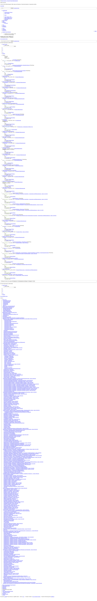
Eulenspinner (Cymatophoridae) (9, 394)
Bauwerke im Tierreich (7, 338)
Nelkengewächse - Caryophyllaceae (9, 354)
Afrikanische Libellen (7, 424)
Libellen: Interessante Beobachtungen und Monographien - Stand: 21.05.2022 (16, 428)
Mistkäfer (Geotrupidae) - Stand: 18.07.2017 (11, 498)
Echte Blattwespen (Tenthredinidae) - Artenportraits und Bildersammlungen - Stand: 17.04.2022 (19, 468)
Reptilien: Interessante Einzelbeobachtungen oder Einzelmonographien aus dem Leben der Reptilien (20, 582)
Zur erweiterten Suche (3, 38)
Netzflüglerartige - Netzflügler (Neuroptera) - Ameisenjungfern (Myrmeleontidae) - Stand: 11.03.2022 (20, 539)
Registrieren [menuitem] (4, 26)
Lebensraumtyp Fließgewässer (9, 325)
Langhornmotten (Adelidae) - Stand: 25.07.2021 (11, 396)
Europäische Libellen (7, 423)
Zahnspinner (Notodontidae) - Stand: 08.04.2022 (11, 403)
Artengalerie (6, 193)
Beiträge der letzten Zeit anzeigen (6, 281)
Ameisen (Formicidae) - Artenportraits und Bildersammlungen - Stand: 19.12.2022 (30, 204)
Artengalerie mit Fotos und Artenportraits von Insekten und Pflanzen (13, 317)
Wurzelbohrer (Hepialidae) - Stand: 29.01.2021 (11, 406)
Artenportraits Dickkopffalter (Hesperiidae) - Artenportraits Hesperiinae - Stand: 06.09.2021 (18, 380)
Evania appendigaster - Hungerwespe (18, 209)
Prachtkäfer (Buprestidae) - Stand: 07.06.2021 (11, 499)
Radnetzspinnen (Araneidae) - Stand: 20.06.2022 (11, 559)
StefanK (5, 165)
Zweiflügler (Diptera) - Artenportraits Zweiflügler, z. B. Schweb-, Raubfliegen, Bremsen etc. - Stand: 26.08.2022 (21, 473)
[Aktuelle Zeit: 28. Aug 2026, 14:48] (2, 32)
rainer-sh (5, 248)
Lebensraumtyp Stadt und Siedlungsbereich (11, 323)
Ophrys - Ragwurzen (7, 363)
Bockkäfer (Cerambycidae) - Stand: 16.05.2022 (11, 491)
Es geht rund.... (4, 119)
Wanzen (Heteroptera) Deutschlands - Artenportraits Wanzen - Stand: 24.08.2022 (16, 509)
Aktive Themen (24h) (7, 16)
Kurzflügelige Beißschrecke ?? (17, 159)
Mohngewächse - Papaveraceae (9, 352)
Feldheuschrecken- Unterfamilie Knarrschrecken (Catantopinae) (14, 443)
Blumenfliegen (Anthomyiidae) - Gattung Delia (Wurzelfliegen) (12, 274)
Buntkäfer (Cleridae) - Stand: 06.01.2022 (10, 492)
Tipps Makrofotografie (6, 309)
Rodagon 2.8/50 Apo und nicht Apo (8, 236)
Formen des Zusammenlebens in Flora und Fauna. (12, 337)
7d (96, 31)
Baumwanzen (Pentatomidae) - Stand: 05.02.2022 (12, 512)
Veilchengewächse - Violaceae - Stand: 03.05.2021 (12, 375)
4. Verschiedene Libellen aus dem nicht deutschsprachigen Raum (14, 422)
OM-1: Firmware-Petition (6, 136)
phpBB (5, 596)
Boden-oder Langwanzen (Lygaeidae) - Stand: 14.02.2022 (13, 517)
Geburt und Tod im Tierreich (8, 333)
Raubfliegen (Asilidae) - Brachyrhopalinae (10, 480)
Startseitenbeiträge (6, 315)
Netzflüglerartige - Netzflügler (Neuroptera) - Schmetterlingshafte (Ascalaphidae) (16, 538)
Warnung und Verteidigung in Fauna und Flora (11, 336)
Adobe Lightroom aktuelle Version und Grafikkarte (10, 164)
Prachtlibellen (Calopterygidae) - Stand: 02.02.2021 (12, 419)
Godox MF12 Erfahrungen (6, 187)
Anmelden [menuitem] (4, 25)
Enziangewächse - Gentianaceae (9, 345)
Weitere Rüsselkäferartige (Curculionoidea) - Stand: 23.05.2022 (14, 501)
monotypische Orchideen (8, 367)
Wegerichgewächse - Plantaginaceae (9, 376)
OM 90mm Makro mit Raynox (7, 142)
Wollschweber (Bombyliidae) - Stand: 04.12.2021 (12, 478)
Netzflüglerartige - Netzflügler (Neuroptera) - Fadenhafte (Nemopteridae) (15, 541)
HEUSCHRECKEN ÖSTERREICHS (10, 446)
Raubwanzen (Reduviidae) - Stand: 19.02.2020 (11, 524)
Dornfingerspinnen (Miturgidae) (9, 551)
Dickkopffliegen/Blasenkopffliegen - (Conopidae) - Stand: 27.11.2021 (15, 479)
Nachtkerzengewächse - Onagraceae (9, 353)
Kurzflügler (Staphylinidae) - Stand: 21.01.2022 (11, 495)
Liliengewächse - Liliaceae (8, 350)
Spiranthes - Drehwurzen (8, 365)
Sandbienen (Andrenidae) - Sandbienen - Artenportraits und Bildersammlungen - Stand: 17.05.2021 (19, 454)
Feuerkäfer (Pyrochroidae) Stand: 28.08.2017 (11, 494)
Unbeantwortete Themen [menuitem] (8, 12)
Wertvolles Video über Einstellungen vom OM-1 (10, 258)
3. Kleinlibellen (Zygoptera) (8, 418)
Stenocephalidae (6, 521)
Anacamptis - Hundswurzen (8, 355)
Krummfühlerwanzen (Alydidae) (9, 519)
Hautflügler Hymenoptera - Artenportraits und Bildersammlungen (14, 450)
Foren (3, 21)
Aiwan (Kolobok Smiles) (36, 596)
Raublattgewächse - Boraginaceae (9, 370)
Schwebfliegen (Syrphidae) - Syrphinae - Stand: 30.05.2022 (13, 475)
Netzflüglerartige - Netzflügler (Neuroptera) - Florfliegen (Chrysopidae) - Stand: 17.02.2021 (18, 543)
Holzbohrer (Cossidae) (7, 405)
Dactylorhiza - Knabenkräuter (9, 357)
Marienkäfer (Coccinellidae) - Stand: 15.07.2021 (11, 497)
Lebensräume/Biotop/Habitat (8, 319)
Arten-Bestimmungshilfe (18, 71)
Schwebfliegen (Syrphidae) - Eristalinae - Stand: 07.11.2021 (13, 477)
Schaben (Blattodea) (7, 533)
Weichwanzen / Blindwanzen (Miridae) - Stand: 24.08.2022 (13, 523)
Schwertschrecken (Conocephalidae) (9, 433)
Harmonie (7, 79)
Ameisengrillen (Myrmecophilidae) (9, 439)
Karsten (5, 137)
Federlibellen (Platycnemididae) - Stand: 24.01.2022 (12, 421)
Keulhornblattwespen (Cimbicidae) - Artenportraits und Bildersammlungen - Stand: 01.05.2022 (19, 469)
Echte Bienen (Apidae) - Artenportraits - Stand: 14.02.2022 (13, 451)
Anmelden (4, 29)
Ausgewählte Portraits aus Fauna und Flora (10, 340)
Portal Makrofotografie (6, 301)
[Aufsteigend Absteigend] (30, 281)
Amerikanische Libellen (7, 425)
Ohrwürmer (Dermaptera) (8, 534)
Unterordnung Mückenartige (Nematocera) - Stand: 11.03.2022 (14, 486)
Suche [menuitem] (5, 15)
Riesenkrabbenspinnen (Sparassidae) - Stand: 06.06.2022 (13, 561)
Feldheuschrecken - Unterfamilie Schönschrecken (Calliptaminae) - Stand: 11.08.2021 (17, 442)
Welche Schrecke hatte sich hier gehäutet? (19, 70)
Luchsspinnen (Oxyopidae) (8, 557)
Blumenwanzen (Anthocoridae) (9, 526)
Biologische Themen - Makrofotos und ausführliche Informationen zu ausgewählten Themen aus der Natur (20, 318)
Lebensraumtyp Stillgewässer (9, 324)
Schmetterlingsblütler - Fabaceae (9, 372)
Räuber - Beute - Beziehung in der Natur (10, 339)
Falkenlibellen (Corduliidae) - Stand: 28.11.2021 (11, 414)
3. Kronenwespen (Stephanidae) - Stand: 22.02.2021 (12, 471)
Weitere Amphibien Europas (8, 577)
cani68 (5, 148)
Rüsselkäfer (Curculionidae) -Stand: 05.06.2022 (11, 500)
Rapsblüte (14, 247)
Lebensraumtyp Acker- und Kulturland (10, 326)
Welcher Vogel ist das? (16, 114)
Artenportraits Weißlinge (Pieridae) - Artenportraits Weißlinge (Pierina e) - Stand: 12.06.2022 (18, 382)
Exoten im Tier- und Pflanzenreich (9, 341)
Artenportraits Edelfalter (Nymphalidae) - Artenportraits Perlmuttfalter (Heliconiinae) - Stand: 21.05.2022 (20, 388)
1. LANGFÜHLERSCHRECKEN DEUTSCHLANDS (13, 431)
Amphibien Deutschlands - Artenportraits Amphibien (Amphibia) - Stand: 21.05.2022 (16, 576)
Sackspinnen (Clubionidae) (8, 563)
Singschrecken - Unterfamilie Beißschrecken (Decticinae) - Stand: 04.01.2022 (16, 434)
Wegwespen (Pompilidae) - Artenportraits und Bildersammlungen (14, 465)
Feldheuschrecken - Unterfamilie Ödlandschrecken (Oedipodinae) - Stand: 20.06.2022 (17, 444)
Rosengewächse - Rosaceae (8, 371)
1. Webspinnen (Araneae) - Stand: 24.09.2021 (11, 550)
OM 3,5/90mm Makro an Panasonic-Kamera (9, 97)
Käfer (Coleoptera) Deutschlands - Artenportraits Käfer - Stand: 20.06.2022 (15, 488)
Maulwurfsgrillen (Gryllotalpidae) (9, 438)
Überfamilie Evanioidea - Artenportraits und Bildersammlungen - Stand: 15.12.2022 (30, 210)
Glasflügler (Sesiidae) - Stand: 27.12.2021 (10, 404)
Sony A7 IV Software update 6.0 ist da (8, 81)
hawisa (5, 109)
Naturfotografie (17, 226)
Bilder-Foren (4, 299)
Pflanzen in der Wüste (16, 225)
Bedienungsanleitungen (7, 313)
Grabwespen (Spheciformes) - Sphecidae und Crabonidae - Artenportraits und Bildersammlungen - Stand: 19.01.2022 (22, 457)
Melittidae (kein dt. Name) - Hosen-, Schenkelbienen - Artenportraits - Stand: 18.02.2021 (18, 456)
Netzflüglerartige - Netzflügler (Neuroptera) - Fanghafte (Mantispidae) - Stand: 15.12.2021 (18, 542)
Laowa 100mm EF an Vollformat (7, 92)
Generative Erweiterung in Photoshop (8, 181)
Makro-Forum (4, 20)
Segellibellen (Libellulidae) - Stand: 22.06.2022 (11, 417)
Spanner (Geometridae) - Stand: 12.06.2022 (11, 402)
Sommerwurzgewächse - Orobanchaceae (10, 373)
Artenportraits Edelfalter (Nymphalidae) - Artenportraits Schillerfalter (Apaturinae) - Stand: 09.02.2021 (20, 389)
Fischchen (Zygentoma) (7, 545)
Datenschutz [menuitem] (4, 586)
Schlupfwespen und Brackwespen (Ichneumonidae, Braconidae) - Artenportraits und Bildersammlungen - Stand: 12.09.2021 (36, 215)
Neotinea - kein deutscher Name (9, 361)
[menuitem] (50, 16)
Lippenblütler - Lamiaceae (8, 351)
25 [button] (2, 52)
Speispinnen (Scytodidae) (8, 565)
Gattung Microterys (16, 198)
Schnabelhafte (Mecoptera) (8, 536)
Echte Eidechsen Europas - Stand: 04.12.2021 (11, 581)
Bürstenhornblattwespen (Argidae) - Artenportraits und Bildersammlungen (15, 467)
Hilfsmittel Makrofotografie (20, 132)
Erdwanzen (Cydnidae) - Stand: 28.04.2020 (11, 515)
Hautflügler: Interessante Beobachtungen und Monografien (13, 472)
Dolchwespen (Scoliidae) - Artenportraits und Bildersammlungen (14, 459)
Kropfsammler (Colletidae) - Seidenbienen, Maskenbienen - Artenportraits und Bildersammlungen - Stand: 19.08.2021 (22, 452)
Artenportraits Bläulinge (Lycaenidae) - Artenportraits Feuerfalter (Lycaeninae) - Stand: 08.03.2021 (19, 384)
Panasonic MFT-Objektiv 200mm (7, 175)
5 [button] (2, 50)
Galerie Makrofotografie (7, 300)
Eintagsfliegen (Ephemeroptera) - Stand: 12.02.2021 (12, 531)
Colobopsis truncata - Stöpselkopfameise (19, 203)
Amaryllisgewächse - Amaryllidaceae (10, 344)
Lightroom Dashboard (5, 147)
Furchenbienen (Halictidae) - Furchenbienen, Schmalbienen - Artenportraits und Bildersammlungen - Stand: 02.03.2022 (23, 455)
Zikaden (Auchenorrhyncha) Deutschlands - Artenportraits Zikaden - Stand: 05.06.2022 (17, 528)
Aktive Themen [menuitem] (6, 13)
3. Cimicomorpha (6, 522)
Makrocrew (6, 104)
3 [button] (2, 49)
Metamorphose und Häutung (8, 334)
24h (95, 31)
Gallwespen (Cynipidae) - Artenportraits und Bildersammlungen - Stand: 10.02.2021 (17, 464)
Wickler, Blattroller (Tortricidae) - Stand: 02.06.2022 (12, 407)
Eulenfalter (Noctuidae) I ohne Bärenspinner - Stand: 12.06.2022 (26, 253)
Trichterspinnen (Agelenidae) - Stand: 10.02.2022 (11, 568)
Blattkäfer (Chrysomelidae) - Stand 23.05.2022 (11, 490)
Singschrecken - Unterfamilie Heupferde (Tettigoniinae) (12, 435)
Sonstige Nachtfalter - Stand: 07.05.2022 (10, 409)
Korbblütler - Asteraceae (7, 348)
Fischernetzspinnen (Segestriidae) (9, 552)
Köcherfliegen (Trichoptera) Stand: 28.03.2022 (24, 264)
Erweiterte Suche (16, 8)
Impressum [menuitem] (6, 19)
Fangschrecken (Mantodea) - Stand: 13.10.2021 (11, 532)
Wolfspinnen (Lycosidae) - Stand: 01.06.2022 (11, 569)
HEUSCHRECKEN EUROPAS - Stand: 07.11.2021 (12, 448)
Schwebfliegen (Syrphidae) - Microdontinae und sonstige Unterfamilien (15, 476)
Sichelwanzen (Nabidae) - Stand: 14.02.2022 (11, 525)
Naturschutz (5, 330)
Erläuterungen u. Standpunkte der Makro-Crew (25, 126)
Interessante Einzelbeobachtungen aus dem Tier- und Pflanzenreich (14, 342)
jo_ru (5, 71)
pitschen (5, 93)
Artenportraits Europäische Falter (9, 391)
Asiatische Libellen (7, 426)
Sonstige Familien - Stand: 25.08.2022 (22, 242)
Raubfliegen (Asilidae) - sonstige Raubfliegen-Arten (12, 484)
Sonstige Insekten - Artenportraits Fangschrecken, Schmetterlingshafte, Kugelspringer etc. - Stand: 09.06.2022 (20, 530)
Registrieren (4, 30)
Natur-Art (4, 305)
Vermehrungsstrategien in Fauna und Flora (10, 331)
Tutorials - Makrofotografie (7, 311)
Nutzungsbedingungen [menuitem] (8, 18)
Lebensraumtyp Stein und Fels (9, 328)
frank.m (5, 226)
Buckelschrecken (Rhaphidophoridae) (10, 437)
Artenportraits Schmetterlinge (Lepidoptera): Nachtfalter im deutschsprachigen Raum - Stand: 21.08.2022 (20, 392)
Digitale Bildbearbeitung (19, 109)
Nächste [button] (3, 53)
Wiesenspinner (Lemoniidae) (8, 400)
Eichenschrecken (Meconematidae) (9, 432)
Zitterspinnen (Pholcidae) (8, 570)
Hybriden (5, 366)
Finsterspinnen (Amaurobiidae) (9, 553)
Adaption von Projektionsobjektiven (8, 131)
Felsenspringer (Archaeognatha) (9, 546)
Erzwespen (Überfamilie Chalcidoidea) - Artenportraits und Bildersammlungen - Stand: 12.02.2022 (32, 193)
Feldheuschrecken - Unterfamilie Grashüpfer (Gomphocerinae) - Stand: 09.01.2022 (17, 445)
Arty (23, 596)
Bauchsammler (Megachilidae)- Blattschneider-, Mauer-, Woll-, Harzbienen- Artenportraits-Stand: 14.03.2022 (21, 453)
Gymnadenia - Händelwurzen (9, 359)
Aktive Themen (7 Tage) (8, 17)
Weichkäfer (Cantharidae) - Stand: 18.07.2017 (11, 507)
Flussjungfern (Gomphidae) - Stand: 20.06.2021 (11, 415)
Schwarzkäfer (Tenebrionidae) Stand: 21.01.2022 (11, 505)
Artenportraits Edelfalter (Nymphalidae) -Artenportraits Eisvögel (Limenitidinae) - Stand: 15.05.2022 (20, 386)
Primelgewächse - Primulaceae (8, 369)
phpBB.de (52, 596)
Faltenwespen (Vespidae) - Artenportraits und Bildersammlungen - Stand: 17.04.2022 (17, 458)
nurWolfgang (6, 82)
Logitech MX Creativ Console (7, 108)
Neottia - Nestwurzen (7, 362)
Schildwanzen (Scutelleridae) (8, 514)
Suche (12, 8)
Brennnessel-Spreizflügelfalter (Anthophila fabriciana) (21, 65)
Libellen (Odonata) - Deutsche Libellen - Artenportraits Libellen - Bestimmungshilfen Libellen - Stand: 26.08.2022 (21, 410)
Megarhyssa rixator (16, 214)
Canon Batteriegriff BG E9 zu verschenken (9, 170)
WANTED (5, 487)
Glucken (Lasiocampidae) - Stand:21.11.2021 (11, 397)
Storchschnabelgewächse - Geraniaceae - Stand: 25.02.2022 (13, 374)
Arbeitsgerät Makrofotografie (21, 82)
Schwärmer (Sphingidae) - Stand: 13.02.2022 (11, 401)
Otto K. (5, 98)
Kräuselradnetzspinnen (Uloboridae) (9, 555)
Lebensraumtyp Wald (7, 322)
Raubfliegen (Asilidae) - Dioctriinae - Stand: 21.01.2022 (13, 482)
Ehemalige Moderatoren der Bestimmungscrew (9, 103)
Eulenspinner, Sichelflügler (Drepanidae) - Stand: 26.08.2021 (13, 395)
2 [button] (2, 48)
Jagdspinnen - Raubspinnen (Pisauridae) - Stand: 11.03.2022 (13, 560)
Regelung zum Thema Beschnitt (7, 125)
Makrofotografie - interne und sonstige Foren (9, 312)
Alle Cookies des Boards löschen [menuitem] (7, 591)
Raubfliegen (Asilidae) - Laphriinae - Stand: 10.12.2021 (12, 483)
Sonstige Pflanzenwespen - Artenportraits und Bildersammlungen (26, 269)
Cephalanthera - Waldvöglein (9, 356)
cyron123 (5, 188)
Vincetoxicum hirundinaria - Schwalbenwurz (20, 241)
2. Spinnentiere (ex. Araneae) (8, 572)
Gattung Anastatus (15, 192)
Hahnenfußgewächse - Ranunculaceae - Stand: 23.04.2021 (13, 347)
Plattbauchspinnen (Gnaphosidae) (9, 558)
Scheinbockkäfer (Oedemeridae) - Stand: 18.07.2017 (12, 502)
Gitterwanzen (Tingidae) (7, 527)
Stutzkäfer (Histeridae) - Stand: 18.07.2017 (10, 506)
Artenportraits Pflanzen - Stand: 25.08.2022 (10, 343)
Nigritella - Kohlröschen (8, 360)
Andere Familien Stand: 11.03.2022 (9, 571)
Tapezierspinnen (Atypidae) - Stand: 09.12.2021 (11, 567)
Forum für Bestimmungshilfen (8, 474)
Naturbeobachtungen (17, 66)
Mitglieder (4, 22)
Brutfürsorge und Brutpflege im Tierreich (10, 332)
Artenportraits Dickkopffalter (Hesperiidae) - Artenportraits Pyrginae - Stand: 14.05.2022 (18, 381)
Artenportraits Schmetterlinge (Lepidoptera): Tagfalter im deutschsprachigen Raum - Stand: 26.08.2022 (19, 378)
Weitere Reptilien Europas (8, 580)
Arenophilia (6, 154)
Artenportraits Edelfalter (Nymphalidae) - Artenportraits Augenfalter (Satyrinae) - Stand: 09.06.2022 (19, 390)
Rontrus (5, 237)
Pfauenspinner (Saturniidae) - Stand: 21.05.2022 (11, 398)
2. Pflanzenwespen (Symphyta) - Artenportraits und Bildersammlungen (15, 466)
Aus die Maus (15, 59)
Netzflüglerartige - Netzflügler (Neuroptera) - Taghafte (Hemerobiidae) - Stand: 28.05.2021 (18, 544)
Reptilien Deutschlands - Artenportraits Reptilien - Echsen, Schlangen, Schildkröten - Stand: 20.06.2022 (19, 579)
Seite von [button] (4, 44)
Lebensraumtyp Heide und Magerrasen (10, 321)
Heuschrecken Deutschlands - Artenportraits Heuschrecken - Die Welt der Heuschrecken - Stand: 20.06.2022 (20, 429)
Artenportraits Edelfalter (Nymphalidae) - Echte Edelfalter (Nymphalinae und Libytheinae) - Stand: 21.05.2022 (21, 387)
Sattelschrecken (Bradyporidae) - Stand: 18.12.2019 (12, 436)
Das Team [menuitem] (6, 23)
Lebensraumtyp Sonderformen (9, 329)
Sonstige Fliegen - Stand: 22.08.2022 (23, 231)
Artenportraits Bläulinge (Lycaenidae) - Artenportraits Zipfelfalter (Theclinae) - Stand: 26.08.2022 (19, 385)
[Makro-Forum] (9, 0)
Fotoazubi (5, 171)
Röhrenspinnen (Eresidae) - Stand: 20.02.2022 (11, 562)
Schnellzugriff (4, 10)
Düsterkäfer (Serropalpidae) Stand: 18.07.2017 (11, 493)
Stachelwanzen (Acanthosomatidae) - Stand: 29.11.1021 (13, 513)
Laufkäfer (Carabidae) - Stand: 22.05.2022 (10, 496)
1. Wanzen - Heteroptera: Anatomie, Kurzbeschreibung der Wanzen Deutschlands (17, 510)
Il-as (4, 66)
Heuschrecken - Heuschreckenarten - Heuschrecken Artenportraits (14, 430)
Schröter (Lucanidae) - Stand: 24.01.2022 (10, 504)
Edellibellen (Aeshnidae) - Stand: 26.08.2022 (11, 413)
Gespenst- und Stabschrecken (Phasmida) (10, 535)
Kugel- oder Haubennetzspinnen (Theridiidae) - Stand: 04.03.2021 (14, 556)
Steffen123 (7, 117)
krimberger (5, 143)
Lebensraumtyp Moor (7, 320)
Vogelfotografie (17, 60)
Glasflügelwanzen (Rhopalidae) (9, 520)
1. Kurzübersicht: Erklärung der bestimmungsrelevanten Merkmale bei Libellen (16, 411)
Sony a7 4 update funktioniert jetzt (7, 220)
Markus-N (5, 132)
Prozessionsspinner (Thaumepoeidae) (10, 399)
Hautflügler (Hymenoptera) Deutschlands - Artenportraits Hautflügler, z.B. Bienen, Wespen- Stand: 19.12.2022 (20, 449)
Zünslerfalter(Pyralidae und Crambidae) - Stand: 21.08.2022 (13, 408)
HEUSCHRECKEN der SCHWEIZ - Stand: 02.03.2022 (13, 447)
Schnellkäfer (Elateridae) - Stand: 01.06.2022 (11, 503)
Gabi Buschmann (6, 126)
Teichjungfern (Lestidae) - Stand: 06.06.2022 (11, 420)
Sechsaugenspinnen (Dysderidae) (9, 564)
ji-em (6, 261)
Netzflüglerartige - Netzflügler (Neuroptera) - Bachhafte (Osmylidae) (15, 540)
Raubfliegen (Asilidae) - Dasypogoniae (10, 481)
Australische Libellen (7, 427)
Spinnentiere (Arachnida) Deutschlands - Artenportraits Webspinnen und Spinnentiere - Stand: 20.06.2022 (20, 549)
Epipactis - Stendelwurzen (8, 358)
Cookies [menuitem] (3, 590)
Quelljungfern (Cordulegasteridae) (9, 416)
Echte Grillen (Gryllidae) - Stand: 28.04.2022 (11, 440)
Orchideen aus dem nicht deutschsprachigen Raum (12, 368)
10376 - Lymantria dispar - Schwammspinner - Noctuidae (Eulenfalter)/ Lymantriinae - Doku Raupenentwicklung (31, 252)
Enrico (5, 60)
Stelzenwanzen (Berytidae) (8, 516)
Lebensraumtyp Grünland (8, 327)
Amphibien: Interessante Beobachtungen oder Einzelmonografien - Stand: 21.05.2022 (17, 578)
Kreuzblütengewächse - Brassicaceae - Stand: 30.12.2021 (13, 349)
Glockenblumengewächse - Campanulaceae (11, 346)
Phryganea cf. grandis (16, 263)
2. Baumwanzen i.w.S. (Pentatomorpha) (10, 511)
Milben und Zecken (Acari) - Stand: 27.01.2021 (11, 573)
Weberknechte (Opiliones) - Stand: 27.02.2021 (11, 574)
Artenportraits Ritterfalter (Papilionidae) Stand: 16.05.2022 (13, 379)
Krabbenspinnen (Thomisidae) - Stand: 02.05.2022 (12, 554)
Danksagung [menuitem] (4, 588)
